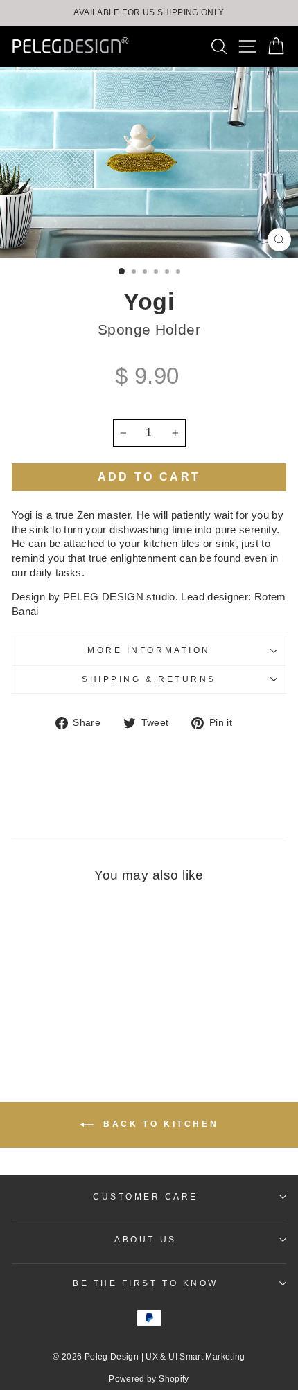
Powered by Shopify (149, 1379)
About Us (145, 1239)
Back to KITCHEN (159, 1124)
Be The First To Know (145, 1282)
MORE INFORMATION (149, 649)
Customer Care (145, 1196)
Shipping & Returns (149, 679)
